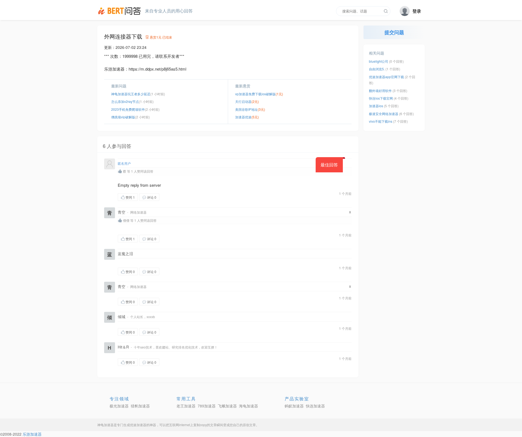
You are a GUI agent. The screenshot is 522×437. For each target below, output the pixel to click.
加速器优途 (243, 117)
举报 (185, 197)
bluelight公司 (378, 61)
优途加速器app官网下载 (386, 76)
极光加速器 (119, 405)
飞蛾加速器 (227, 405)
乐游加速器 (32, 434)
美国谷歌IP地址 (246, 109)
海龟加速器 (248, 405)
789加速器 (207, 405)
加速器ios (376, 105)
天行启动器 (243, 101)
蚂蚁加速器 (294, 405)
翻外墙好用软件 (380, 90)
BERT (120, 11)
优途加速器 (138, 424)
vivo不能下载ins (380, 121)
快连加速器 (315, 405)
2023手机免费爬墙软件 (128, 109)
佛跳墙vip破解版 (123, 117)
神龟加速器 (105, 424)
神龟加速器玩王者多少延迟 (130, 93)
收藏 (170, 197)
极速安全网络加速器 (383, 113)
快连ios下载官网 (381, 98)
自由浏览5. (377, 68)
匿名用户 (124, 163)
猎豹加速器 (140, 405)
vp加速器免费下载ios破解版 (255, 93)
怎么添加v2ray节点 (125, 101)
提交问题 (394, 32)
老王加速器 (185, 405)
